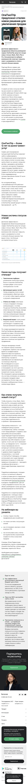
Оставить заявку (14, 739)
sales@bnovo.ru (19, 703)
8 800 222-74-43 (7, 697)
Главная (3, 5)
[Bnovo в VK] (22, 694)
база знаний (5, 705)
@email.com (8, 756)
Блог (6, 5)
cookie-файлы (15, 775)
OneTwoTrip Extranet (18, 480)
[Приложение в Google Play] (7, 768)
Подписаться (14, 667)
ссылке (23, 119)
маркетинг (9, 5)
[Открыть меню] (3, 2)
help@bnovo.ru (5, 703)
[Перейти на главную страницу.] (12, 2)
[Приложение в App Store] (7, 772)
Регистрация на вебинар (11, 131)
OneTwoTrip (6, 72)
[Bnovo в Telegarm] (19, 694)
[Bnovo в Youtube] (25, 694)
